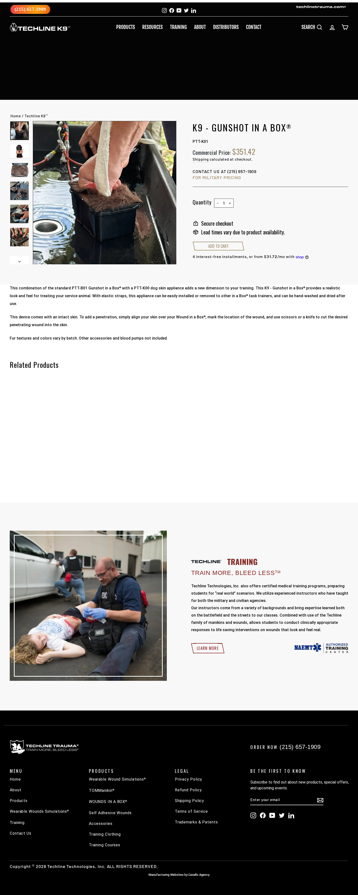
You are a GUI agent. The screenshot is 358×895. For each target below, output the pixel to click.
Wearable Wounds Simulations (39, 811)
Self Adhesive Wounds (110, 813)
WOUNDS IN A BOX (108, 801)
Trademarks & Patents (196, 822)
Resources (152, 27)
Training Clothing (105, 834)
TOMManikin (101, 790)
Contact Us (20, 833)
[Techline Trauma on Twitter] (282, 815)
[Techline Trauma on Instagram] (253, 815)
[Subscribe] (320, 800)
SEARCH (313, 27)
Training (178, 27)
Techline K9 (36, 116)
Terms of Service (191, 811)
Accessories (101, 823)
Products (125, 27)
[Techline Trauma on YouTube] (272, 815)
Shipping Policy (189, 800)
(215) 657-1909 (30, 9)
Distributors (226, 27)
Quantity (202, 202)
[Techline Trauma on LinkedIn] (291, 815)
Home (15, 116)
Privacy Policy (188, 779)
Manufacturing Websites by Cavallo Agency (179, 875)
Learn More (208, 648)
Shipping (201, 159)
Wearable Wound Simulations (117, 779)
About (200, 27)
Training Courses (104, 845)
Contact (253, 27)
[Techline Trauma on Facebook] (263, 815)
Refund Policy (188, 790)
